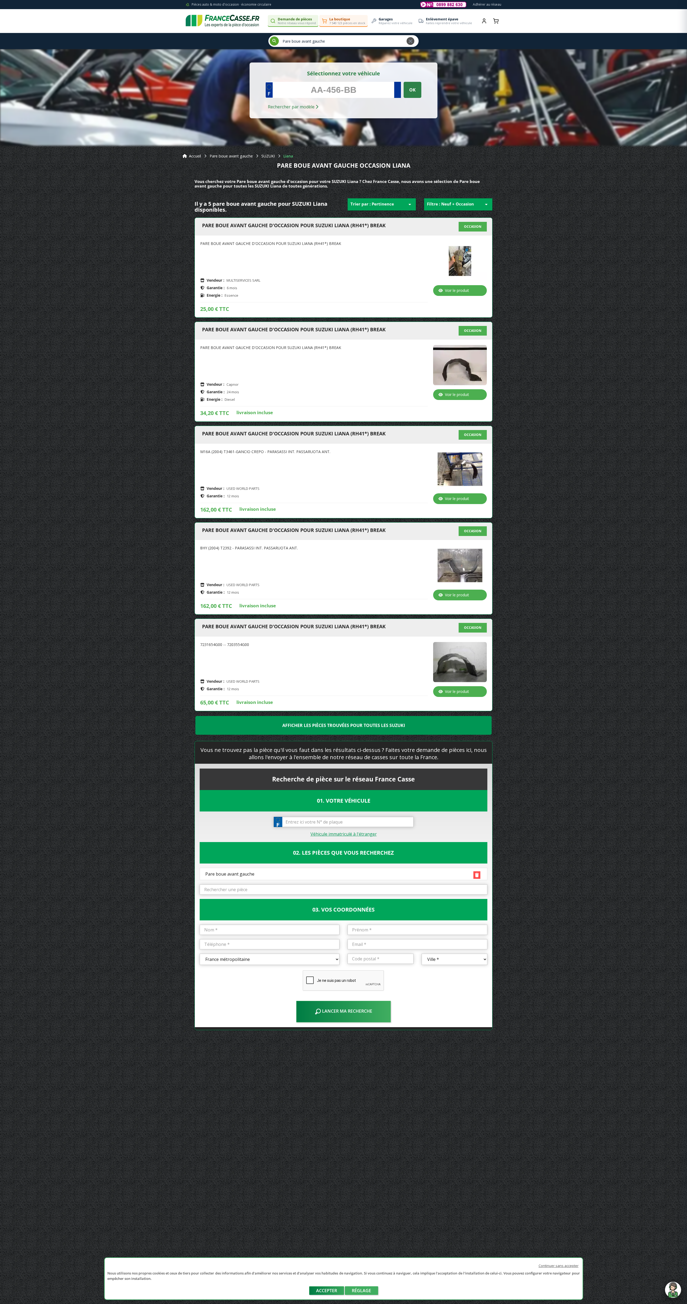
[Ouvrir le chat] (673, 1292)
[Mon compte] (484, 21)
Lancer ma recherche (346, 1011)
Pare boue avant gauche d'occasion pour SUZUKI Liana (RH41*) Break (294, 225)
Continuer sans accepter (559, 1265)
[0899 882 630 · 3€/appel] (443, 5)
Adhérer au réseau (487, 4)
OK (412, 90)
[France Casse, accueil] (222, 21)
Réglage (361, 1291)
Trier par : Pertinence (381, 204)
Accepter (326, 1291)
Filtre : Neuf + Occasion (458, 204)
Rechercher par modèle (292, 107)
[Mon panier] (496, 21)
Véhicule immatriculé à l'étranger (343, 834)
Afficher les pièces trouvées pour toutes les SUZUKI (343, 725)
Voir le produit (457, 290)
